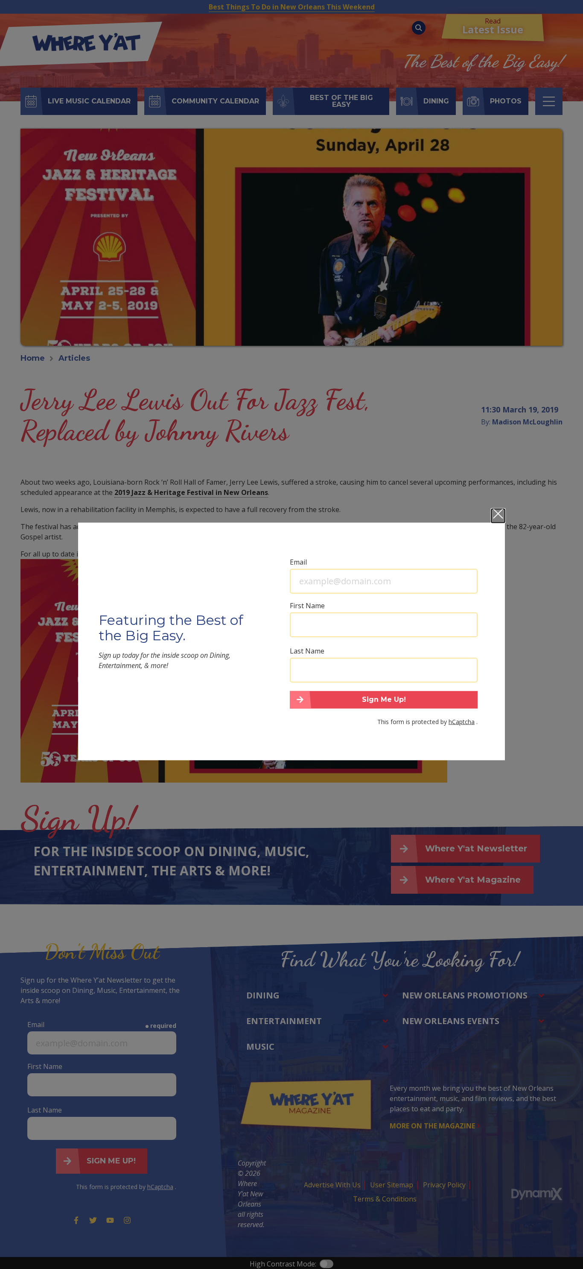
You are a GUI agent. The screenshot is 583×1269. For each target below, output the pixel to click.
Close (498, 515)
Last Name (307, 650)
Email (298, 561)
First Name (307, 605)
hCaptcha (462, 722)
